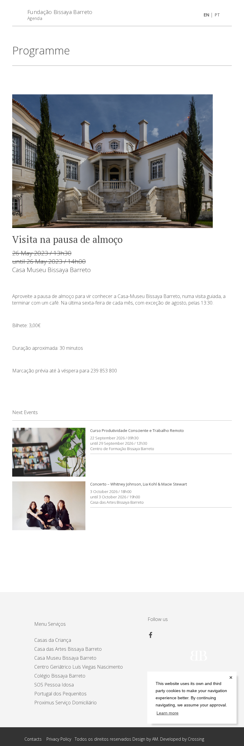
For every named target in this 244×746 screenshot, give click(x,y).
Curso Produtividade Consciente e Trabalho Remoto (137, 430)
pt (217, 15)
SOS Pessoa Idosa (54, 684)
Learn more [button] (168, 713)
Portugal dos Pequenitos (60, 693)
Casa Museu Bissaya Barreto (51, 270)
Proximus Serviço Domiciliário (65, 702)
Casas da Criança (52, 640)
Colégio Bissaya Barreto (59, 675)
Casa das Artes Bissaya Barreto (117, 502)
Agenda (34, 18)
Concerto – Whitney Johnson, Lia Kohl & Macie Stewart (138, 484)
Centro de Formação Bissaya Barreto (122, 448)
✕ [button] (231, 677)
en (206, 15)
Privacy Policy (58, 739)
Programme (41, 50)
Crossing (196, 739)
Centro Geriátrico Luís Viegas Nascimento (78, 667)
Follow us (158, 619)
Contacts (33, 739)
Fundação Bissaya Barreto (60, 11)
